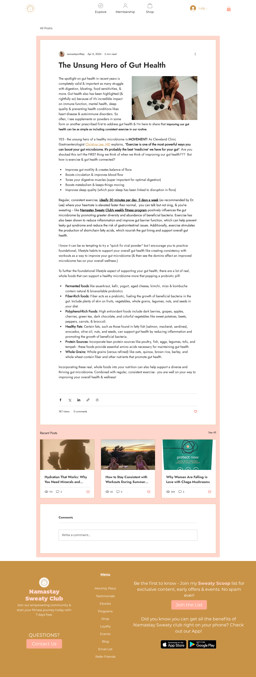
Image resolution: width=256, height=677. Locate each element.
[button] (195, 294)
